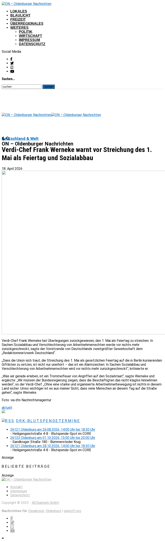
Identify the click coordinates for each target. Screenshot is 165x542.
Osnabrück (36, 511)
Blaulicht (20, 15)
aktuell (7, 408)
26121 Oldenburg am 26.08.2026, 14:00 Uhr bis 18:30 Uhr (52, 429)
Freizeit (18, 19)
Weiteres (19, 27)
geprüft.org (72, 511)
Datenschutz (32, 44)
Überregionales (26, 23)
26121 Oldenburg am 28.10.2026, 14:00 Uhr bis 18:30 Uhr (52, 446)
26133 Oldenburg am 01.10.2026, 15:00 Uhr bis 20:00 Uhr (52, 438)
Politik (25, 32)
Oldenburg (53, 511)
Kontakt (16, 487)
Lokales (18, 11)
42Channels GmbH (45, 503)
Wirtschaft (30, 36)
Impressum (29, 40)
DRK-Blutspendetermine (48, 420)
